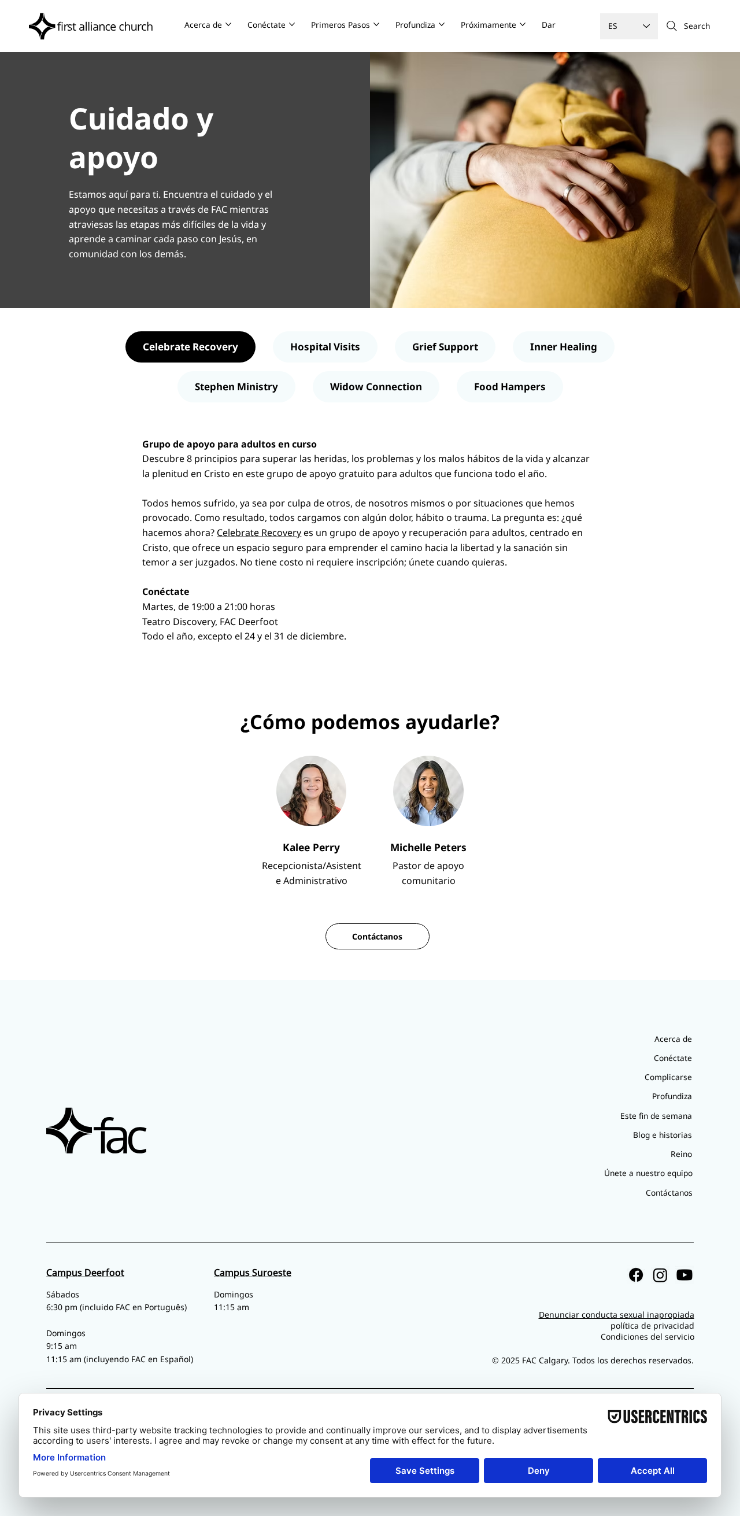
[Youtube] (684, 1275)
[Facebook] (636, 1275)
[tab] (190, 347)
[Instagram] (660, 1275)
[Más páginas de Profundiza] (442, 24)
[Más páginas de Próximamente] (523, 24)
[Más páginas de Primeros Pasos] (376, 24)
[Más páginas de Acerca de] (228, 24)
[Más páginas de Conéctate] (292, 24)
